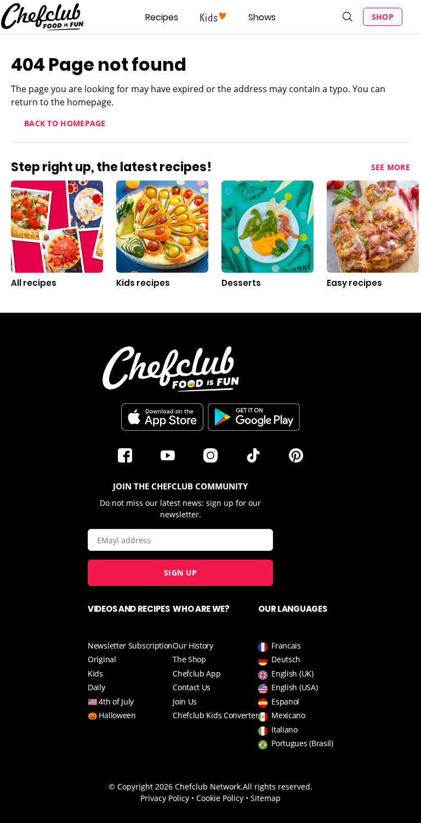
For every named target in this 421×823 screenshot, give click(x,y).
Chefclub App (196, 673)
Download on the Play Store (254, 417)
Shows (262, 17)
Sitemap (266, 798)
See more (390, 167)
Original (102, 659)
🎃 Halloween (112, 715)
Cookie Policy (219, 798)
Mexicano (288, 715)
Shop (383, 17)
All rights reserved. (277, 786)
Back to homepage (65, 123)
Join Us (185, 701)
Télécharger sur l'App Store (162, 417)
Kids (95, 673)
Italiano (284, 729)
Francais (286, 645)
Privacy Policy (164, 798)
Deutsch (285, 659)
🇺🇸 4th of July (111, 701)
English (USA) (294, 687)
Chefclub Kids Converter (215, 715)
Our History (193, 645)
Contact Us (191, 687)
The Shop (189, 659)
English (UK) (292, 673)
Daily (96, 687)
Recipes (161, 17)
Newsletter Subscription (130, 645)
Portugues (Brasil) (302, 743)
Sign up (180, 572)
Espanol (285, 701)
